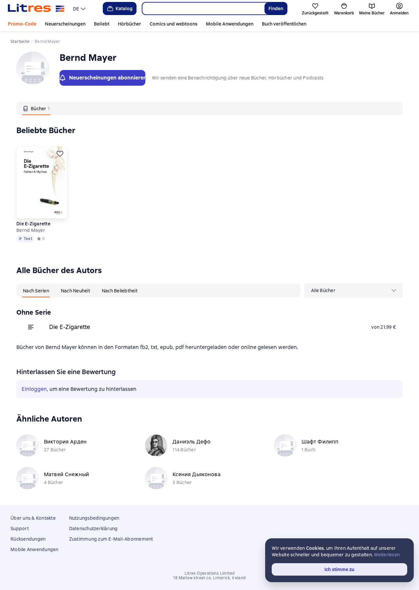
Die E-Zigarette (33, 224)
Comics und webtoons (173, 24)
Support (19, 528)
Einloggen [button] (34, 389)
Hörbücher (129, 24)
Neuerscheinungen (65, 24)
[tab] (36, 108)
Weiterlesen (387, 555)
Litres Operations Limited (210, 573)
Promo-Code (22, 24)
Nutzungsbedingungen (94, 518)
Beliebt (101, 24)
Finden (275, 8)
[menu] (80, 8)
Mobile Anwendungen (229, 24)
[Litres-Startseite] (36, 8)
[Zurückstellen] (59, 153)
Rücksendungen (28, 539)
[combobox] (203, 8)
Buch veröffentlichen (284, 24)
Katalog (124, 8)
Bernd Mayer (30, 230)
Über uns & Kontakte (33, 518)
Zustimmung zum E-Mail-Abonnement (111, 539)
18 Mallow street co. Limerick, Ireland (209, 578)
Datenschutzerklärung (93, 528)
